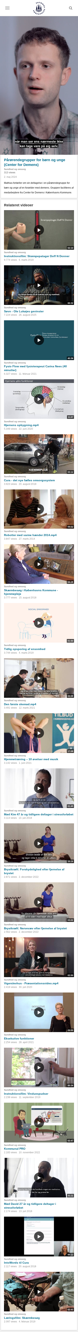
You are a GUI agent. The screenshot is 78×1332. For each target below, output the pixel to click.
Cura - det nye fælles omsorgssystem (29, 480)
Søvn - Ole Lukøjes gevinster (24, 311)
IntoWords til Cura (16, 1262)
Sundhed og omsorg (15, 169)
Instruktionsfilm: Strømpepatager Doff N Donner (36, 256)
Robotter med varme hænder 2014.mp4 (30, 535)
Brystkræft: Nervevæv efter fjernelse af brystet (35, 928)
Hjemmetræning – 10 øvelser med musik (31, 759)
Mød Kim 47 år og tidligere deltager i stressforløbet (38, 814)
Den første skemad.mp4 (20, 704)
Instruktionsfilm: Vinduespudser (26, 1093)
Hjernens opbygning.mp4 (21, 425)
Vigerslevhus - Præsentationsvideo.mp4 (31, 983)
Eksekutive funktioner (19, 1038)
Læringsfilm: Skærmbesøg (22, 1317)
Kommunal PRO (14, 1148)
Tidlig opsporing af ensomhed (24, 649)
